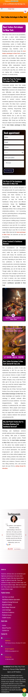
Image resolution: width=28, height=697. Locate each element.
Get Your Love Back (8, 597)
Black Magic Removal (8, 607)
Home (4, 625)
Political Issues (7, 615)
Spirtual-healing (7, 605)
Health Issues (6, 617)
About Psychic (6, 628)
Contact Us (5, 630)
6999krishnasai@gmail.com (12, 651)
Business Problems (8, 612)
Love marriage (6, 610)
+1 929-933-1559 (9, 659)
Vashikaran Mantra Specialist (11, 599)
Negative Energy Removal (10, 602)
